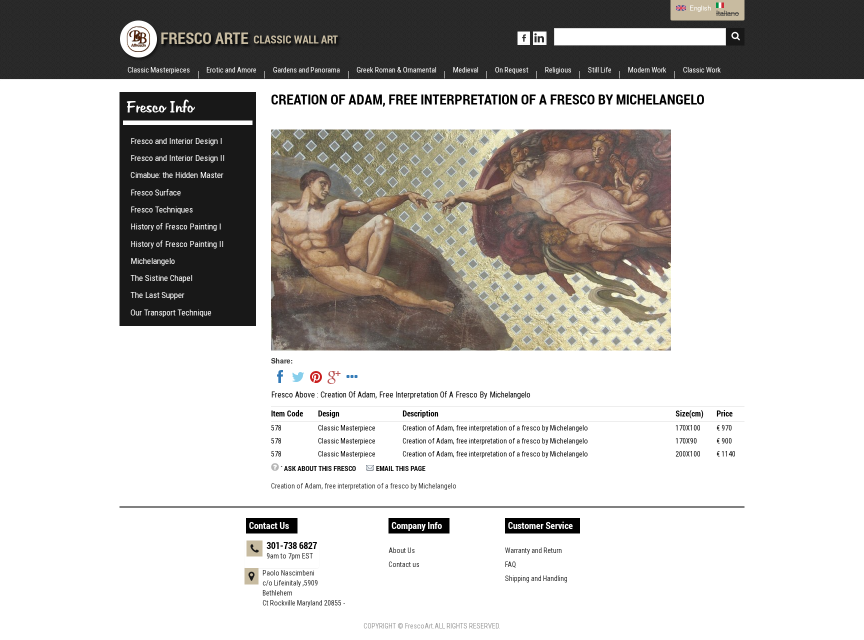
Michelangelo (152, 261)
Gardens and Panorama (306, 70)
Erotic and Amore (231, 70)
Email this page (401, 468)
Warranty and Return (533, 550)
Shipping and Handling (536, 578)
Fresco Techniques (161, 209)
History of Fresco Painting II (177, 244)
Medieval (465, 70)
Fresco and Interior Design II (177, 158)
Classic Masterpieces (159, 70)
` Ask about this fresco (318, 468)
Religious (558, 70)
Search (735, 37)
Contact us (404, 564)
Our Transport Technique (171, 313)
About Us (401, 550)
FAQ (510, 564)
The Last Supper (157, 295)
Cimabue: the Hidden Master (177, 175)
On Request (511, 70)
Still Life (600, 70)
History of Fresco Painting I (176, 227)
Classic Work (702, 70)
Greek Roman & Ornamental (396, 70)
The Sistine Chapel (161, 278)
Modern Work (647, 70)
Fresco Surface (155, 193)
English (699, 7)
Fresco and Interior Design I (176, 141)
